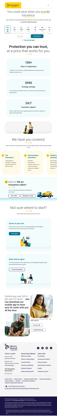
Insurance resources (43, 371)
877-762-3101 (8, 373)
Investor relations (25, 362)
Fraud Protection (9, 381)
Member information (26, 368)
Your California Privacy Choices (16, 386)
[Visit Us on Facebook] (38, 348)
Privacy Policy (8, 379)
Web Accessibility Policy (30, 379)
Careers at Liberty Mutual (27, 359)
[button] (7, 29)
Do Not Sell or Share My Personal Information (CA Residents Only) (22, 388)
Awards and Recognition (27, 371)
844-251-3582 (8, 356)
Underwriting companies (28, 381)
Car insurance (41, 356)
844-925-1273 (8, 361)
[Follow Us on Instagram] (42, 348)
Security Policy (18, 379)
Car (9, 156)
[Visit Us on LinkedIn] (51, 348)
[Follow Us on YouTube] (47, 348)
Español (40, 368)
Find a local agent (29, 40)
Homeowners (33, 156)
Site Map (18, 381)
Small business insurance (44, 365)
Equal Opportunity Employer (18, 400)
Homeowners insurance (44, 359)
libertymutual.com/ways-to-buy (11, 406)
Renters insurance (42, 362)
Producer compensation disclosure (14, 382)
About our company (26, 356)
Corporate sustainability (27, 365)
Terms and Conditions (45, 379)
